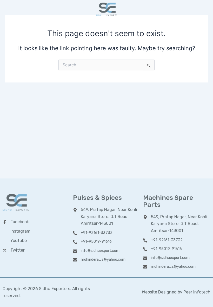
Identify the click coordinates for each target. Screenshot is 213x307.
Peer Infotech (196, 292)
